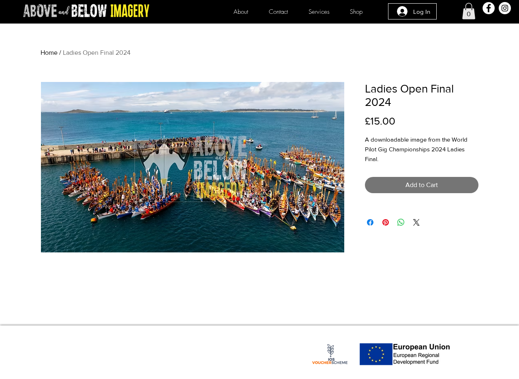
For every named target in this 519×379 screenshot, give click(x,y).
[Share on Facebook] (370, 222)
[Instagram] (505, 8)
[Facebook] (489, 8)
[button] (469, 11)
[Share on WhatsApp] (401, 222)
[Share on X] (416, 222)
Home (49, 52)
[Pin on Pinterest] (385, 222)
